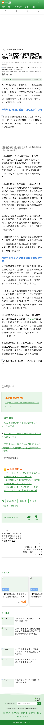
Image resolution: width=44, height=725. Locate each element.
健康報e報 (11, 704)
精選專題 (24, 713)
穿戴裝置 (6, 109)
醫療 (26, 7)
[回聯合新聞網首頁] (3, 3)
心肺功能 (27, 173)
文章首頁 (18, 716)
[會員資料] (38, 3)
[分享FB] (5, 11)
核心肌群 (31, 318)
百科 (33, 7)
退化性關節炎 (8, 166)
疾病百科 (32, 713)
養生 (10, 7)
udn (3, 50)
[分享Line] (16, 11)
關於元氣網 (6, 713)
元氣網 (7, 50)
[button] (41, 7)
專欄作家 (26, 716)
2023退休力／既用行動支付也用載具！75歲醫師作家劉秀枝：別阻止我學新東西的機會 (21, 447)
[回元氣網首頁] (8, 2)
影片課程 (6, 589)
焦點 (3, 7)
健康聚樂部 (15, 713)
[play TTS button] (10, 79)
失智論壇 (18, 7)
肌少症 (37, 163)
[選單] (41, 3)
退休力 (13, 50)
